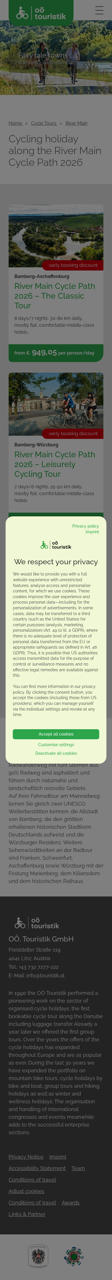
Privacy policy (85, 526)
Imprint (92, 532)
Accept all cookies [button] (56, 734)
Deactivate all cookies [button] (56, 753)
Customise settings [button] (56, 745)
